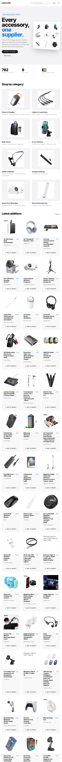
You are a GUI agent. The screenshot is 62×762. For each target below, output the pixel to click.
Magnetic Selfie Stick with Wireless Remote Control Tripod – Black (49, 477)
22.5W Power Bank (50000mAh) (8, 240)
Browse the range (10, 51)
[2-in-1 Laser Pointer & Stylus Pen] (38, 44)
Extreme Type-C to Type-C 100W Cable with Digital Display (49, 557)
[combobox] (40, 3)
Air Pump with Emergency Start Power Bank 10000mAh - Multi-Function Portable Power (49, 437)
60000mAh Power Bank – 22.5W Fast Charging (8, 435)
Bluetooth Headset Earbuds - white (7, 557)
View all (57, 214)
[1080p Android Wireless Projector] (47, 35)
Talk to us (7, 55)
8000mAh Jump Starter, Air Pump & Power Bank (9, 355)
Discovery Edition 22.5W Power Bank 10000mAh (8, 758)
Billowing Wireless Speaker (27, 434)
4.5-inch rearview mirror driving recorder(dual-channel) (48, 242)
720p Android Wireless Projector (28, 280)
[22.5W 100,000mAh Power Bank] (38, 27)
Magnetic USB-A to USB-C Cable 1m (29, 673)
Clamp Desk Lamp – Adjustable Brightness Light (28, 477)
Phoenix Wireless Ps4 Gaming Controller (28, 720)
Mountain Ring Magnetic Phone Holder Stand (9, 720)
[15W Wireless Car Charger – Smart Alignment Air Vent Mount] (55, 27)
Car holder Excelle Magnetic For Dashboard (48, 758)
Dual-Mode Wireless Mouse (7, 515)
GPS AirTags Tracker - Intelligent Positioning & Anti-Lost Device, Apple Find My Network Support (48, 678)
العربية (54, 3)
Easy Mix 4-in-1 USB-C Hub (9, 475)
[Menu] (58, 3)
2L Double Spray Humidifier (27, 316)
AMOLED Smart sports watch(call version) (48, 355)
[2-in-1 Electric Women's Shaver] (46, 44)
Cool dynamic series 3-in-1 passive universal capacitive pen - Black (29, 396)
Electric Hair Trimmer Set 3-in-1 (48, 393)
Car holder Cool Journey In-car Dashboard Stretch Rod (9, 674)
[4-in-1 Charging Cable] (38, 35)
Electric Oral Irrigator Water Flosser (29, 515)
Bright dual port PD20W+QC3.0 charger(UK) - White (29, 636)
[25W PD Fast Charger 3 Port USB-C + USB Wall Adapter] (55, 44)
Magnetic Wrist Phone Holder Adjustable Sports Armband (29, 598)
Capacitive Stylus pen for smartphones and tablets (8, 317)
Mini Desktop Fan (48, 718)
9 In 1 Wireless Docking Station (9, 280)
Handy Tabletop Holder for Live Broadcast (48, 280)
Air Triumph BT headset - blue (29, 240)
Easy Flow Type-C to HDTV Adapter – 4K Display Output (29, 356)
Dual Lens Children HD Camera (8, 596)
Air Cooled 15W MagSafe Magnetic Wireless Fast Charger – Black (48, 518)
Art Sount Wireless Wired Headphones (48, 316)
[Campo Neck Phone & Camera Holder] (55, 36)
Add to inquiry (11, 252)
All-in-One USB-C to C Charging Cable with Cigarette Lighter (29, 558)
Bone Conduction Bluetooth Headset (47, 636)
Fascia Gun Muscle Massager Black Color (9, 636)
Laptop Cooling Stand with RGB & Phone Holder (9, 393)
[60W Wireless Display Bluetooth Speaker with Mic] (47, 27)
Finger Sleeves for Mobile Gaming (48, 596)
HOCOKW (6, 3)
